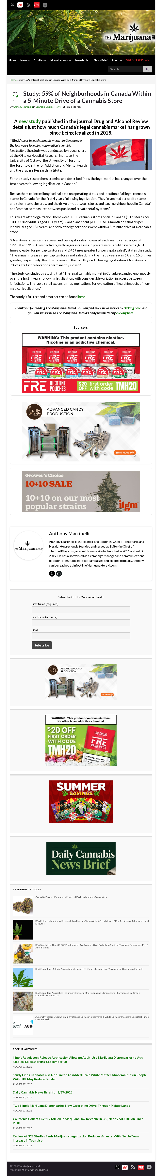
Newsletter (82, 60)
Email (35, 630)
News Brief (101, 60)
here (81, 297)
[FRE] (37, 5)
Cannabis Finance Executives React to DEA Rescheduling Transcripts (71, 897)
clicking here (132, 308)
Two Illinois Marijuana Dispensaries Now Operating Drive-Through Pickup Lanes (71, 1105)
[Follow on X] (12, 4)
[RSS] (28, 4)
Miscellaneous (59, 60)
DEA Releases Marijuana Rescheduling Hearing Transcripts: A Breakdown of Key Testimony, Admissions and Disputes (92, 922)
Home (12, 60)
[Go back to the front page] (81, 33)
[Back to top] (153, 1167)
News (24, 60)
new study (30, 121)
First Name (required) (45, 604)
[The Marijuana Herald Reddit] (45, 4)
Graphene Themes (38, 1169)
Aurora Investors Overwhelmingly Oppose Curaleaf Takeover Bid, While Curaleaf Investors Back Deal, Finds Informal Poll (92, 1018)
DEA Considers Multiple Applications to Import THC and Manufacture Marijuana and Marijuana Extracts (89, 968)
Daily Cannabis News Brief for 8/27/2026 (42, 1092)
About (116, 60)
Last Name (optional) (44, 617)
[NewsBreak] (20, 5)
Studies (39, 60)
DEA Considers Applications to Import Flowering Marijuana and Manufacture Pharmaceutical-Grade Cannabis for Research (87, 994)
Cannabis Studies (45, 106)
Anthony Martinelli (23, 106)
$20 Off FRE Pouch (137, 60)
